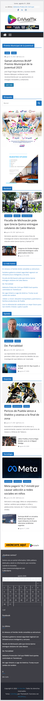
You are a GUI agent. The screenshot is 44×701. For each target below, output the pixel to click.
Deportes (7, 406)
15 (38, 592)
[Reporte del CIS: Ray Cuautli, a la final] (9, 369)
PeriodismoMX (17, 406)
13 (27, 592)
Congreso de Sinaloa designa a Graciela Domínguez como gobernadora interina (28, 250)
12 (21, 592)
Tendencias (27, 481)
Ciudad (7, 53)
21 (33, 596)
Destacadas (8, 216)
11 (16, 592)
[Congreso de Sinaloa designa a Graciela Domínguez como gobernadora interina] (9, 252)
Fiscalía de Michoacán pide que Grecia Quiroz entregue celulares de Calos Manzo (21, 224)
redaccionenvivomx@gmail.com (13, 568)
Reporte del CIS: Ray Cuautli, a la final (29, 367)
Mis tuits (5, 677)
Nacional (17, 216)
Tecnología (17, 481)
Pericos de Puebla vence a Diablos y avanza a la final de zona (21, 414)
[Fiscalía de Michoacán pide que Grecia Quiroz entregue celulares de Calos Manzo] (22, 202)
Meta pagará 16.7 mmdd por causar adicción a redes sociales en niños (21, 489)
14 (33, 592)
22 (38, 596)
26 (21, 600)
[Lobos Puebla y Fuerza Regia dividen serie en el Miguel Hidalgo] (9, 442)
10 (10, 592)
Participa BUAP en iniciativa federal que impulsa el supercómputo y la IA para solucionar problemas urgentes (28, 520)
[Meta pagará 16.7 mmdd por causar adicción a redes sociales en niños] (22, 468)
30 (4, 604)
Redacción (21, 57)
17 (10, 596)
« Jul (3, 610)
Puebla (14, 53)
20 (27, 596)
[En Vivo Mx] (4, 34)
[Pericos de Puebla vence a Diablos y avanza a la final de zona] (22, 393)
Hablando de (8, 341)
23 (4, 600)
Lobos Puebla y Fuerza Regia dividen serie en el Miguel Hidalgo (28, 441)
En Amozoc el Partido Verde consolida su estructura (20, 269)
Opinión (17, 341)
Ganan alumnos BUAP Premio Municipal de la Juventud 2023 (18, 64)
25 (16, 600)
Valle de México (27, 216)
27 (27, 600)
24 (10, 600)
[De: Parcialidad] (22, 327)
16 (4, 596)
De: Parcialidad (7, 284)
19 (21, 596)
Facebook (6, 615)
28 (33, 600)
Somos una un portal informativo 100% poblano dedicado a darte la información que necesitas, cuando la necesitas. (19, 563)
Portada (26, 406)
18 (16, 596)
